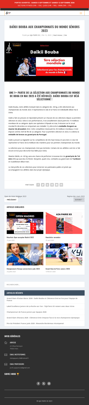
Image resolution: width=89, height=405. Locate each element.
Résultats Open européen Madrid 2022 (20, 237)
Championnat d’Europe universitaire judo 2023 (23, 269)
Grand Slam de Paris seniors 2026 (58, 269)
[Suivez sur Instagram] (49, 383)
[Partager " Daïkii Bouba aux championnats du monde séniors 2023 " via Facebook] (38, 184)
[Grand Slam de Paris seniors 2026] (64, 254)
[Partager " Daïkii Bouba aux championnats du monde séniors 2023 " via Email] (56, 184)
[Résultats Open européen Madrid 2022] (25, 223)
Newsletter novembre (53, 237)
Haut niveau (57, 35)
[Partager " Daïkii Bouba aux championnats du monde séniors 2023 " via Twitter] (42, 184)
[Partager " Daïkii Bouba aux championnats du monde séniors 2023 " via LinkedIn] (47, 184)
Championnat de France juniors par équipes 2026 (26, 312)
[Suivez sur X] (44, 383)
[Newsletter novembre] (64, 223)
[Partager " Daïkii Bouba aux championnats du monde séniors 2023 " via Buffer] (52, 184)
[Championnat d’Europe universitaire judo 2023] (25, 254)
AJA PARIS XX (35, 35)
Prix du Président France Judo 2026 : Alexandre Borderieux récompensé (35, 323)
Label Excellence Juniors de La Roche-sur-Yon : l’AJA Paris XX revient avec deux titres (40, 306)
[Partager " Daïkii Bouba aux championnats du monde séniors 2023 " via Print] (61, 184)
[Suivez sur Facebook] (38, 383)
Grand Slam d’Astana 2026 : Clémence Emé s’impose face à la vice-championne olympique (43, 318)
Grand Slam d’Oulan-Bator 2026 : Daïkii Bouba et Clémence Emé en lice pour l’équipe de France (42, 299)
